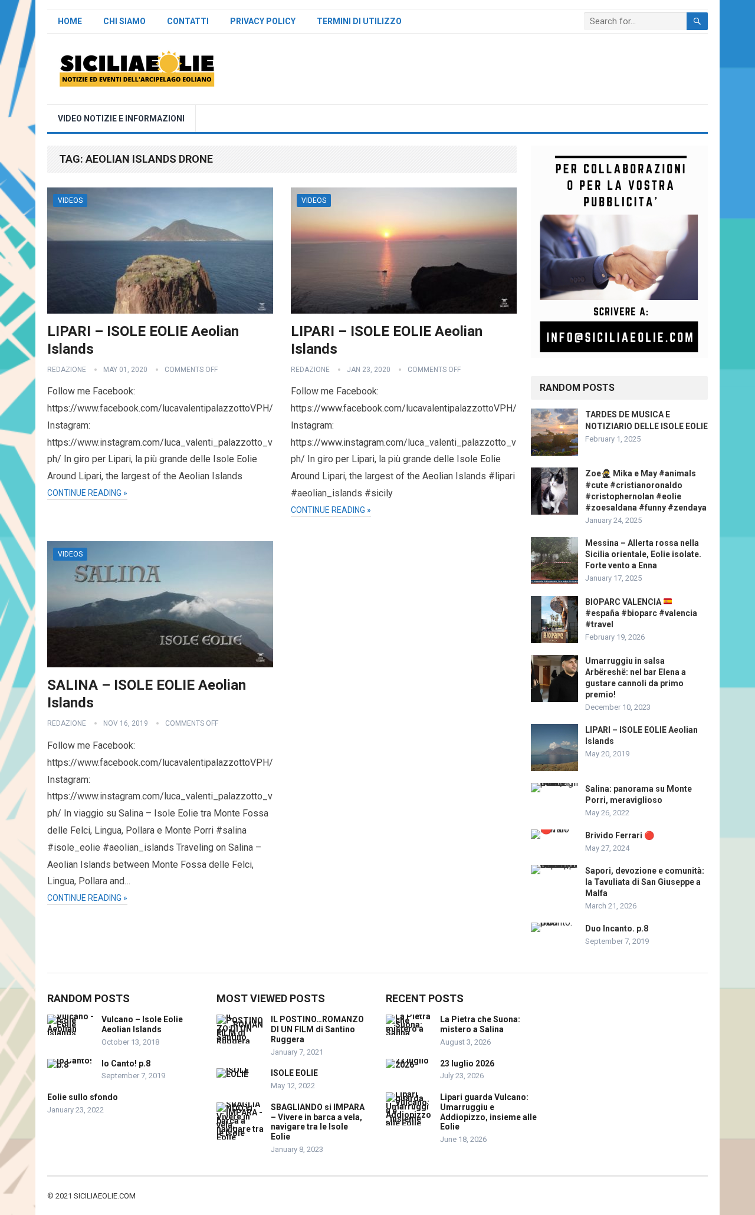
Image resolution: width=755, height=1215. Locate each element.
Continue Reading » (87, 493)
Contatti (188, 21)
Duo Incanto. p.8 (616, 928)
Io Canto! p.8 (125, 1063)
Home (70, 21)
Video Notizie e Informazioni (121, 118)
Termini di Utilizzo (359, 21)
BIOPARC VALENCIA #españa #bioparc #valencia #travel (641, 613)
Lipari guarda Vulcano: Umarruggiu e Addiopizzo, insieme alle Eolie (488, 1111)
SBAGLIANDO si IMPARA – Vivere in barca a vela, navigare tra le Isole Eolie (318, 1121)
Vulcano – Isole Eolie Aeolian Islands (142, 1024)
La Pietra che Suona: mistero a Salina (480, 1024)
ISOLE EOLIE (294, 1073)
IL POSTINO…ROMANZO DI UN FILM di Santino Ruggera (317, 1029)
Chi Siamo (124, 21)
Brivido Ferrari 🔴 (619, 835)
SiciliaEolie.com (105, 1195)
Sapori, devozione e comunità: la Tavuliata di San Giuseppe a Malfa (644, 882)
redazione (66, 370)
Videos (70, 200)
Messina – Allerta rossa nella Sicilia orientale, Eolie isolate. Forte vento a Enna (643, 554)
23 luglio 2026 (467, 1063)
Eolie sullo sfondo (82, 1097)
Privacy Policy (263, 21)
